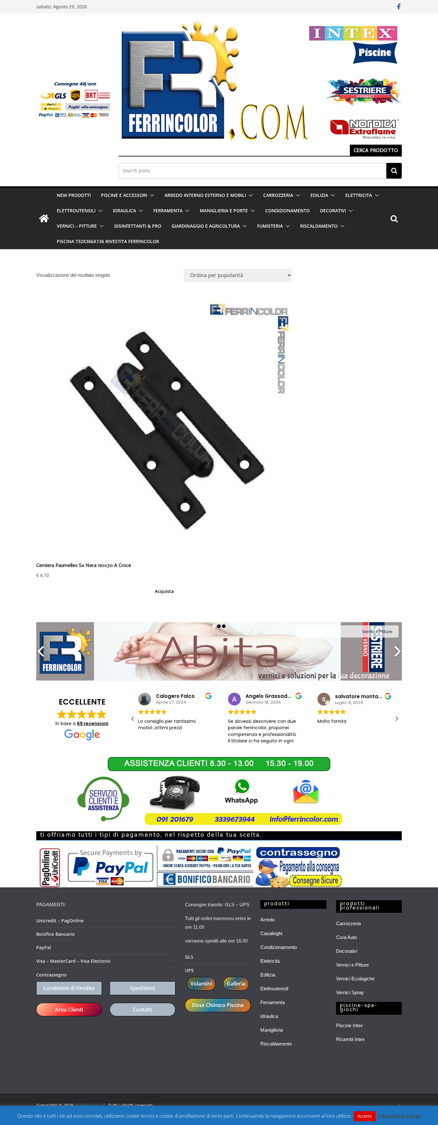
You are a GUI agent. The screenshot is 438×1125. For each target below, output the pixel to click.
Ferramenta (272, 1002)
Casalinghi (271, 933)
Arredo (267, 919)
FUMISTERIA (270, 226)
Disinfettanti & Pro (137, 226)
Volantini (201, 983)
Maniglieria (271, 1030)
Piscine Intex (349, 1025)
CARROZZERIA (278, 195)
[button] (150, 195)
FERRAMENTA (167, 210)
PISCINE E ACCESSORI (124, 195)
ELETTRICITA (358, 195)
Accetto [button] (365, 1116)
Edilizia (267, 974)
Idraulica (269, 1016)
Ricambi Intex (350, 1039)
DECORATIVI (333, 210)
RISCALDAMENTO (319, 226)
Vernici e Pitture (352, 965)
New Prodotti (74, 195)
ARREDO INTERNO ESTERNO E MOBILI (205, 195)
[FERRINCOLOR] (44, 218)
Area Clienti (69, 1009)
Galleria (236, 983)
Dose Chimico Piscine (218, 1005)
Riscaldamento (276, 1043)
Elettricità (270, 961)
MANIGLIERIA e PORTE (224, 210)
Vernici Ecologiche (355, 978)
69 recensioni (92, 723)
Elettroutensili (274, 988)
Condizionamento (278, 947)
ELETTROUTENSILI (76, 210)
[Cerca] (394, 170)
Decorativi (346, 951)
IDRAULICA (124, 210)
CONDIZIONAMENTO (287, 210)
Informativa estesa (399, 1115)
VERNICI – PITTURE (77, 226)
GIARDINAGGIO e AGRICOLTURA (206, 226)
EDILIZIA (319, 195)
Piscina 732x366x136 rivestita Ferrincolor (108, 241)
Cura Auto (346, 937)
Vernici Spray (350, 992)
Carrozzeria (348, 923)
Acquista (164, 591)
